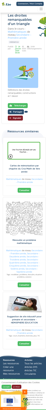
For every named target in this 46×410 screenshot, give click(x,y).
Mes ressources (11, 373)
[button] (26, 112)
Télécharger (19, 106)
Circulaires (30, 373)
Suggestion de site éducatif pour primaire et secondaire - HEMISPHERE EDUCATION (24, 320)
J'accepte (6, 387)
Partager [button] (17, 112)
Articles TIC (30, 370)
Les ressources (11, 363)
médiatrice (14, 42)
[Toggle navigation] (41, 8)
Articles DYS (31, 367)
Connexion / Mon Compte (30, 4)
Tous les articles (33, 363)
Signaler (16, 118)
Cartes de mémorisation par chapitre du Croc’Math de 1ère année (24, 169)
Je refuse (16, 387)
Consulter (24, 190)
